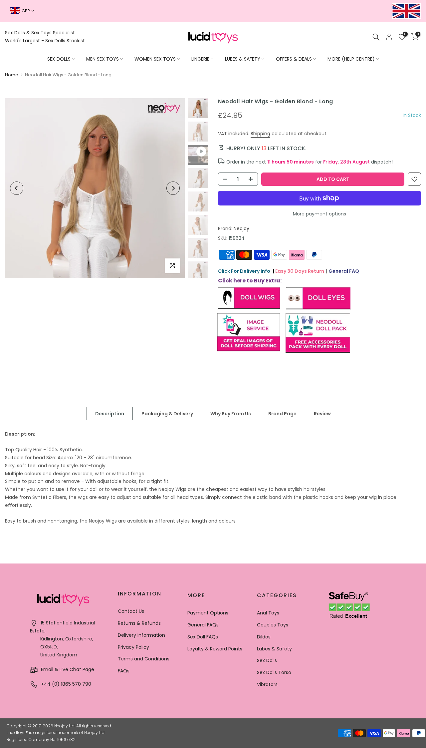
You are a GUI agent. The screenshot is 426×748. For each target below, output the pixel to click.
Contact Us (131, 611)
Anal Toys (268, 612)
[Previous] (16, 188)
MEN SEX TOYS (102, 59)
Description (109, 413)
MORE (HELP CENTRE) (351, 59)
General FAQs (203, 624)
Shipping (260, 133)
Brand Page (282, 413)
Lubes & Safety (274, 648)
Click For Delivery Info (244, 271)
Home (11, 75)
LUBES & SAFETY (242, 59)
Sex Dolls (267, 660)
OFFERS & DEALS (294, 59)
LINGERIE (200, 59)
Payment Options (207, 612)
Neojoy (241, 228)
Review (322, 413)
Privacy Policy (133, 647)
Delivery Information (141, 635)
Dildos (264, 636)
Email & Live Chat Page (67, 669)
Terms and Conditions (143, 658)
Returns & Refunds (139, 623)
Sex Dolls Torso (274, 672)
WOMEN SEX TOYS (155, 59)
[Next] (173, 188)
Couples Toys (272, 624)
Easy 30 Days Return (299, 271)
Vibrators (267, 684)
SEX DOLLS (59, 59)
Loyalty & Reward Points (214, 648)
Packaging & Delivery (167, 413)
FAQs (123, 670)
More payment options (319, 213)
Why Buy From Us (230, 413)
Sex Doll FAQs (202, 636)
